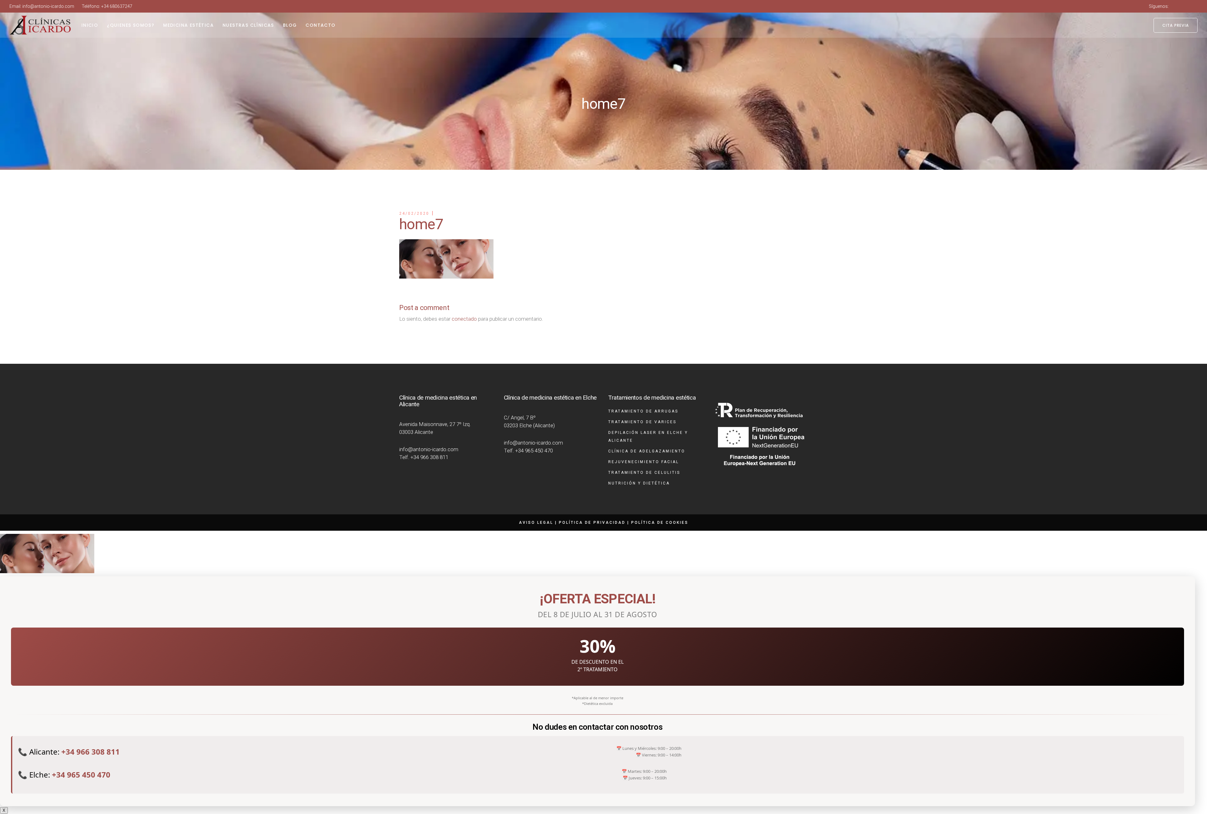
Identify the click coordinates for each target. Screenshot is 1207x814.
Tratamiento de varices (642, 422)
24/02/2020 (414, 213)
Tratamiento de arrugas (643, 411)
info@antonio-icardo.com (48, 6)
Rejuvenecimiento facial (643, 462)
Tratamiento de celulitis (644, 472)
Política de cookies (659, 522)
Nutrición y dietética (639, 483)
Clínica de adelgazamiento (646, 451)
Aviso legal (536, 522)
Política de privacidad (592, 522)
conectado (464, 319)
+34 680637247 (116, 6)
